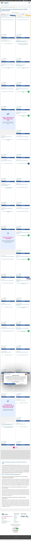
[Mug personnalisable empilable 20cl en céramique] (8, 217)
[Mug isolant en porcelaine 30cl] (23, 433)
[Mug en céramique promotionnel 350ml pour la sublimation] (23, 313)
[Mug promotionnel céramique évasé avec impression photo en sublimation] (23, 49)
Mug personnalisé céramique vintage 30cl (7, 17)
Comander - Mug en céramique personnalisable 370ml (5, 185)
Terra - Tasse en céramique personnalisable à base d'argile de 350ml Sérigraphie (7, 424)
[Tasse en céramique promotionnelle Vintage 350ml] (8, 73)
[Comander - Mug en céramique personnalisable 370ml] (8, 193)
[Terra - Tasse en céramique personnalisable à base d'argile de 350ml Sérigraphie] (8, 433)
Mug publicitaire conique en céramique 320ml (8, 328)
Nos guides (15, 520)
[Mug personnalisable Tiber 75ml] (8, 385)
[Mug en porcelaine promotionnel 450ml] (23, 169)
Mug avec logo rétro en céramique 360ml (7, 280)
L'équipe (16, 0)
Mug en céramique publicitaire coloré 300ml (22, 17)
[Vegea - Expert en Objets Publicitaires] (4, 3)
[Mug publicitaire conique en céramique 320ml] (8, 337)
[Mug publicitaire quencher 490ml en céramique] (23, 121)
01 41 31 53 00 (4, 520)
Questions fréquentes (16, 521)
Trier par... (23, 14)
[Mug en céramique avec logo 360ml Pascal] (8, 97)
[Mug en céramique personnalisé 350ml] (23, 361)
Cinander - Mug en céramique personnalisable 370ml (20, 65)
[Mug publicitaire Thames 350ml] (23, 409)
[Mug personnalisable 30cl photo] (8, 49)
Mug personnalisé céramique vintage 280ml (7, 256)
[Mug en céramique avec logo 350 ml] (8, 169)
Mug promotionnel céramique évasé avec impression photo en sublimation (22, 41)
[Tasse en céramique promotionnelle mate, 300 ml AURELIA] (23, 289)
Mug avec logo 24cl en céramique (6, 304)
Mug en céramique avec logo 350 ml (6, 160)
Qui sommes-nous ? (19, 0)
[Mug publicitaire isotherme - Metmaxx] (23, 193)
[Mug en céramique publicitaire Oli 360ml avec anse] (23, 265)
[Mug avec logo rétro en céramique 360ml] (8, 289)
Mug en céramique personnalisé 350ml (22, 352)
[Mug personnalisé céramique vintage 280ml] (8, 265)
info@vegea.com (26, 0)
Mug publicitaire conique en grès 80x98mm (22, 208)
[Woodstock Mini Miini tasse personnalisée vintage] (23, 97)
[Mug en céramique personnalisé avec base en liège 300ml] (23, 241)
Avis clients (15, 518)
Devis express (8, 37)
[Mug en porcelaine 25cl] (23, 385)
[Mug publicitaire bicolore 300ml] (8, 361)
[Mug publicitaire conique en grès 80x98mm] (23, 217)
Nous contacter (16, 522)
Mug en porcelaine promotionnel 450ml (22, 160)
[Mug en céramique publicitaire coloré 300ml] (23, 25)
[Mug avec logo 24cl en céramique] (8, 313)
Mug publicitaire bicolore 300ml (6, 352)
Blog (14, 519)
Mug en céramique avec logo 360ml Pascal (7, 88)
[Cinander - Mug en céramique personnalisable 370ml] (23, 73)
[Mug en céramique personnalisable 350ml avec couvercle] (23, 337)
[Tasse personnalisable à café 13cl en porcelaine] (8, 145)
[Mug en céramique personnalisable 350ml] (23, 145)
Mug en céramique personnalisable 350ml (22, 136)
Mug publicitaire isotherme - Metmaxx (21, 184)
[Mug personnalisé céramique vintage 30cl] (8, 25)
